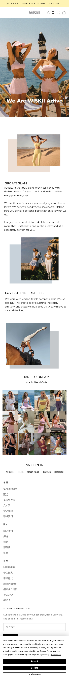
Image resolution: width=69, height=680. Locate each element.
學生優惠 (8, 572)
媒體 (5, 552)
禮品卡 (6, 600)
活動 (5, 542)
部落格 (6, 547)
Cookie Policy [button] (46, 651)
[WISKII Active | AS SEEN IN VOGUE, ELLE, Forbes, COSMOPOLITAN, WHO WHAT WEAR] (34, 472)
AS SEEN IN (34, 465)
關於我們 (8, 531)
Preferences (34, 674)
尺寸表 (6, 505)
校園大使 (8, 594)
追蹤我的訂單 (10, 489)
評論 (5, 536)
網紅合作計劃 (10, 589)
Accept (34, 661)
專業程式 (8, 578)
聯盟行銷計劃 (10, 583)
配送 (5, 494)
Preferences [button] (56, 654)
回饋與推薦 (9, 567)
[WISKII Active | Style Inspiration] (34, 422)
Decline (34, 668)
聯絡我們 (8, 516)
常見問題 (8, 510)
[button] (58, 13)
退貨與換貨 (9, 500)
